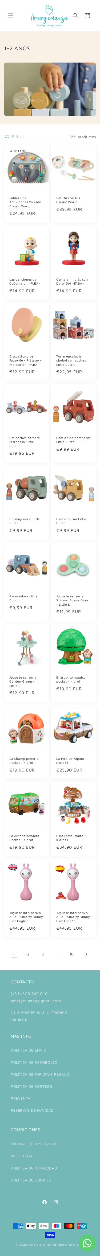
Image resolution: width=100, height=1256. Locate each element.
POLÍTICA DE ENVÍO (28, 1050)
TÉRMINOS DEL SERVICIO (33, 1144)
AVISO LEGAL (23, 1156)
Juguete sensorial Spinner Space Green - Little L (73, 600)
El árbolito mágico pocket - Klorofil (71, 679)
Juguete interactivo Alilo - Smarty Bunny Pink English (26, 917)
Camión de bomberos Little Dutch (73, 440)
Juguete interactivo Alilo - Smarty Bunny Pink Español (73, 917)
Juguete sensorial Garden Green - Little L (23, 681)
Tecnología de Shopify (68, 1244)
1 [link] (14, 954)
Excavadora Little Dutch (23, 598)
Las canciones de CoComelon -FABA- (25, 281)
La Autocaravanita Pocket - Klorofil (24, 838)
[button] (11, 16)
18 (72, 954)
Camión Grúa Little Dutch (71, 521)
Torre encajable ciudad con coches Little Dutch (71, 360)
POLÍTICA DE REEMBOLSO (34, 1062)
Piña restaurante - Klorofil (71, 838)
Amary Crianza (40, 1244)
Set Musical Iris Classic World (68, 200)
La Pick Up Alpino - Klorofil (71, 761)
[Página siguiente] (86, 954)
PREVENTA (20, 1098)
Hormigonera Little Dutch (24, 521)
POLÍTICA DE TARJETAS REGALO (40, 1074)
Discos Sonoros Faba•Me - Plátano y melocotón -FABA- (25, 360)
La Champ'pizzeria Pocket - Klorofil (24, 761)
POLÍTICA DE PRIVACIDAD (34, 1168)
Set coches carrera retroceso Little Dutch (24, 442)
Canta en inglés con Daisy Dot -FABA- (72, 281)
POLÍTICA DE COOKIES (31, 1180)
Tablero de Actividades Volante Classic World (25, 202)
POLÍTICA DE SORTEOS (31, 1086)
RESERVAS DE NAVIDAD (32, 1110)
